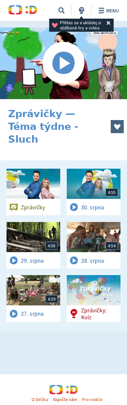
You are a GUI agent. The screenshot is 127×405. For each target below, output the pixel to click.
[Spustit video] (63, 63)
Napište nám (65, 399)
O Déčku (40, 399)
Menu (112, 10)
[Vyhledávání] (61, 10)
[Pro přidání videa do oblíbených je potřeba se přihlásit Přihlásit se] (117, 126)
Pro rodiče (92, 399)
